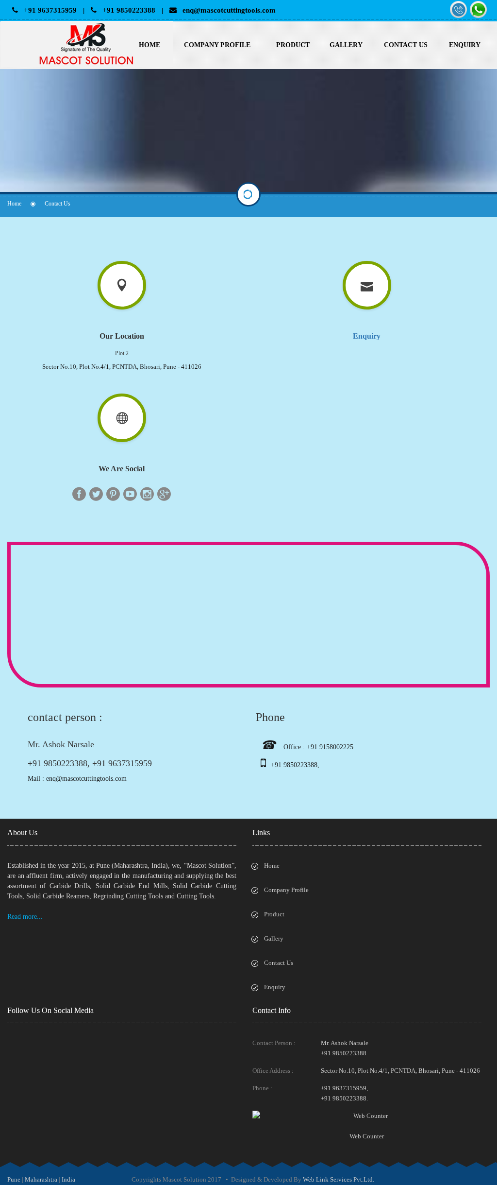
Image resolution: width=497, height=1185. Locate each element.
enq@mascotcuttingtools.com (226, 10)
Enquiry (464, 45)
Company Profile (217, 45)
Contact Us (406, 45)
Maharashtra (41, 1179)
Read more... (25, 916)
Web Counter (366, 1136)
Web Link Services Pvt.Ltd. (338, 1179)
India (68, 1179)
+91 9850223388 (126, 10)
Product (293, 45)
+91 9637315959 (47, 10)
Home (149, 45)
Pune (13, 1179)
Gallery (346, 45)
